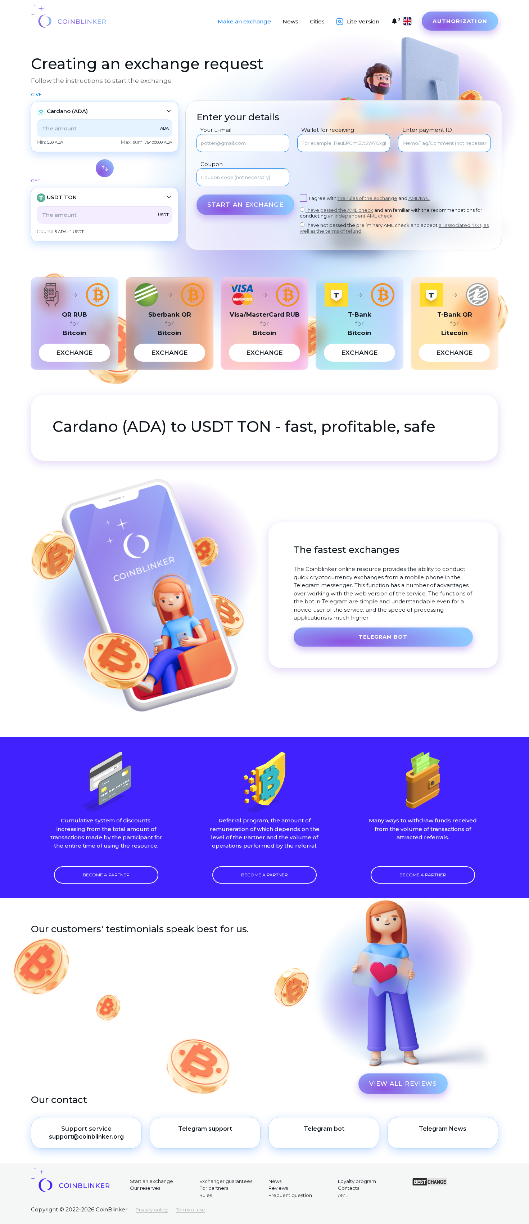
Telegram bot (383, 637)
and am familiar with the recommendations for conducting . (391, 213)
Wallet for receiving (327, 130)
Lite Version (363, 21)
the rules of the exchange (367, 198)
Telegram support (205, 1128)
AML (343, 1195)
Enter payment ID (427, 130)
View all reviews (403, 1083)
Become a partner (106, 874)
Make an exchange (244, 21)
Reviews (278, 1188)
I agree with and (369, 198)
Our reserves (145, 1188)
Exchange (74, 352)
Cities (317, 21)
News (290, 21)
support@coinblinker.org (86, 1136)
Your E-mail (215, 130)
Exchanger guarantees (225, 1181)
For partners (213, 1188)
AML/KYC (419, 198)
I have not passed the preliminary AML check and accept (394, 228)
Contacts (348, 1188)
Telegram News (442, 1128)
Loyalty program (357, 1181)
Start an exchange (245, 204)
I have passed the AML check (339, 210)
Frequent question (290, 1195)
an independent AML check (360, 216)
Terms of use (190, 1209)
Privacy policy (152, 1209)
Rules (205, 1195)
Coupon (211, 164)
